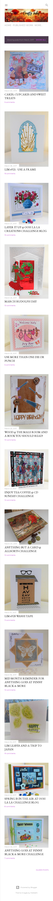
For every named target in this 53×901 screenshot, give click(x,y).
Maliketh (34, 893)
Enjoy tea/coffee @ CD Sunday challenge (21, 494)
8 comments (10, 806)
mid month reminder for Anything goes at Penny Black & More (24, 682)
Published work (23, 25)
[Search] (46, 4)
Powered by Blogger (28, 887)
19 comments (10, 753)
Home (8, 25)
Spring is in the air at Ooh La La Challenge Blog (25, 800)
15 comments (10, 173)
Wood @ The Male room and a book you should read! (26, 434)
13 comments (10, 235)
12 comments (10, 500)
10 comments (10, 440)
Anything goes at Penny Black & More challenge (24, 852)
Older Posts (42, 870)
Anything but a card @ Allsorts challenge (23, 549)
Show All (41, 40)
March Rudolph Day (21, 301)
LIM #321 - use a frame (20, 169)
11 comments (10, 620)
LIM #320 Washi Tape (19, 616)
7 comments (10, 858)
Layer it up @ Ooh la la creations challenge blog (26, 229)
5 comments (10, 102)
